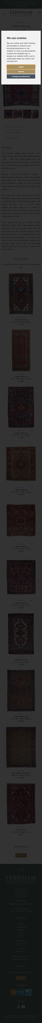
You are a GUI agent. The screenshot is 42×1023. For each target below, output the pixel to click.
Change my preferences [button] (21, 76)
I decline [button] (21, 71)
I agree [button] (21, 67)
